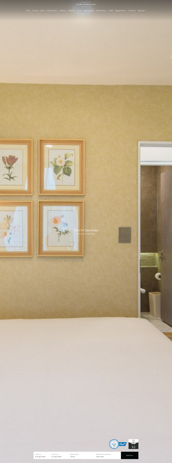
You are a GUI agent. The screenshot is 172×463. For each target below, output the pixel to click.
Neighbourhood (88, 10)
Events (79, 10)
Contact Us (132, 10)
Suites (42, 10)
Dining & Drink (52, 10)
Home (28, 10)
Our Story (35, 10)
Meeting (71, 10)
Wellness (63, 10)
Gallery (110, 10)
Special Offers (101, 10)
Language (141, 10)
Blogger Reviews (120, 10)
